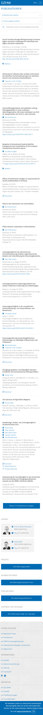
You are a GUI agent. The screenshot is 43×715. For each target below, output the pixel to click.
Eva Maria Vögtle (11, 151)
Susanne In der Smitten (13, 81)
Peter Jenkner (10, 430)
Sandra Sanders (10, 435)
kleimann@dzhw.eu (13, 533)
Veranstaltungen (9, 699)
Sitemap (6, 668)
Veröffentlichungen (10, 695)
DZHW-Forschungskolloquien (14, 641)
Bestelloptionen (10, 466)
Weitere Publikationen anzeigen (21, 506)
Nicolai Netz (9, 403)
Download (8, 196)
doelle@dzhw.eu (13, 548)
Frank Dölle (9, 428)
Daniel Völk (9, 375)
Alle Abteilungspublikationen (21, 598)
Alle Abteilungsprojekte (21, 567)
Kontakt (6, 660)
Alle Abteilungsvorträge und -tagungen (21, 614)
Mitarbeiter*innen (10, 634)
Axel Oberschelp (10, 259)
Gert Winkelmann (11, 437)
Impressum (8, 672)
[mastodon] (6, 676)
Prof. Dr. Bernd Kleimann (22, 528)
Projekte (6, 691)
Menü (35, 3)
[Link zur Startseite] (6, 3)
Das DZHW (7, 688)
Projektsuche (8, 637)
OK (34, 711)
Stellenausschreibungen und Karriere (17, 645)
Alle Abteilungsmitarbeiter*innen (21, 582)
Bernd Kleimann (10, 117)
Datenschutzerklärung (24, 711)
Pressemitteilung (11, 469)
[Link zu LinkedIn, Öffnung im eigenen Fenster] (2, 675)
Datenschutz (8, 649)
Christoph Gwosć (10, 314)
